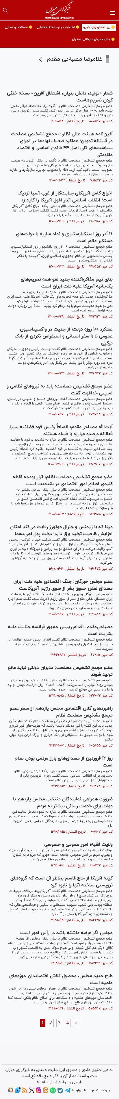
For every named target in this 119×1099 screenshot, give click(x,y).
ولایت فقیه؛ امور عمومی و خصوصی (78, 844)
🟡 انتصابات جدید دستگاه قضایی (57, 27)
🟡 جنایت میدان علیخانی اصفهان (93, 39)
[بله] (60, 1092)
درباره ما (77, 1090)
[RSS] (24, 1092)
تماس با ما (91, 1090)
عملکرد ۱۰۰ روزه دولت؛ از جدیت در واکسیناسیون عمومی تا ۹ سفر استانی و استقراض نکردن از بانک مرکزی (64, 336)
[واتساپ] (53, 1092)
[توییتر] (31, 1092)
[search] (5, 10)
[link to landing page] (59, 10)
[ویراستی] (18, 1092)
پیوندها (105, 1090)
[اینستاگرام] (38, 1092)
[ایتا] (45, 1092)
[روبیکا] (11, 1092)
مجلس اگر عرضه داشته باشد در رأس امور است (66, 933)
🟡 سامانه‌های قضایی (18, 27)
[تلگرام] (67, 1092)
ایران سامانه (47, 1082)
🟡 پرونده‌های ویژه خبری (99, 27)
